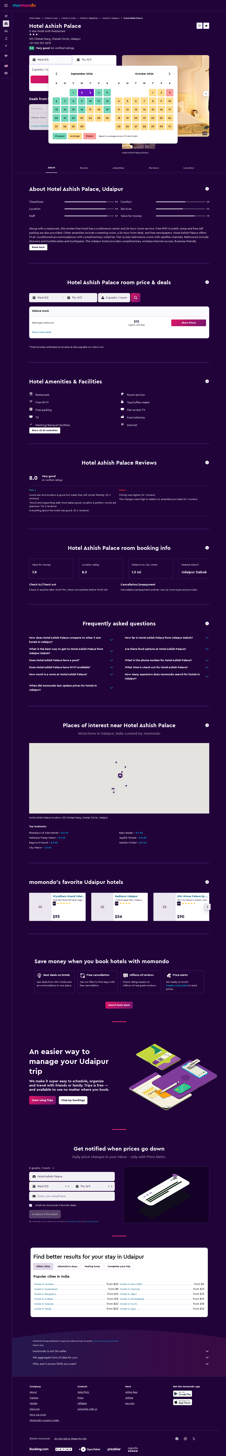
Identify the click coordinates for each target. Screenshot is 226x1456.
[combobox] (75, 1176)
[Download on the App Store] (182, 1402)
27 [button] (56, 126)
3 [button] (90, 92)
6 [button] (56, 101)
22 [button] (73, 118)
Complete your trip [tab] (119, 1266)
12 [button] (107, 101)
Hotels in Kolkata (43, 1299)
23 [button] (81, 118)
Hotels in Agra (128, 1309)
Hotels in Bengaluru (45, 1294)
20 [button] (56, 118)
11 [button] (99, 101)
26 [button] (107, 118)
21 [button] (65, 118)
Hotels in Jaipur (128, 1294)
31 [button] (169, 126)
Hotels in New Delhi (131, 1284)
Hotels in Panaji (42, 1309)
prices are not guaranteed (105, 1341)
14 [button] (65, 109)
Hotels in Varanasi (43, 1304)
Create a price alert (177, 985)
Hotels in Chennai (130, 1289)
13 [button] (56, 109)
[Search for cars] (6, 31)
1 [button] (73, 92)
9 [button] (82, 101)
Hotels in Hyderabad (45, 1289)
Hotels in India (69, 18)
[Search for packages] (6, 38)
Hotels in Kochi (128, 1304)
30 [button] (82, 126)
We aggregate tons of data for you (55, 1357)
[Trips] (6, 55)
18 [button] (98, 109)
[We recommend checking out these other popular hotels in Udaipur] (207, 882)
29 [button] (73, 126)
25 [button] (98, 118)
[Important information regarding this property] (207, 548)
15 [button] (73, 109)
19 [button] (107, 109)
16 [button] (82, 109)
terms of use (74, 1221)
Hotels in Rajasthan (89, 18)
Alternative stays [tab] (67, 1266)
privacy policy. (92, 1221)
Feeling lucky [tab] (92, 1266)
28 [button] (64, 126)
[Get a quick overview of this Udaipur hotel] (207, 189)
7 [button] (65, 101)
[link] (119, 1005)
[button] (6, 5)
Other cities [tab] (43, 1266)
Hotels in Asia (50, 18)
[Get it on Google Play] (182, 1393)
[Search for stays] (6, 23)
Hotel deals (34, 18)
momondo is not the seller (50, 1351)
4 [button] (99, 92)
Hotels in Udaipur (110, 18)
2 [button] (82, 92)
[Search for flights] (6, 16)
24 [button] (90, 118)
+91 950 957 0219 (40, 43)
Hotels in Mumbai (43, 1284)
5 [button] (107, 92)
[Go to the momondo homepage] (24, 5)
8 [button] (73, 101)
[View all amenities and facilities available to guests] (207, 381)
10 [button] (90, 101)
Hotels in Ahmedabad (132, 1299)
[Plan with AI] (6, 45)
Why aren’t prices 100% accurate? (54, 1363)
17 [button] (90, 109)
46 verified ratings (62, 48)
